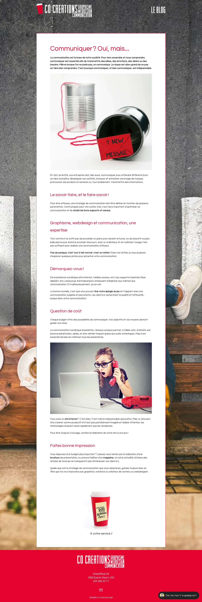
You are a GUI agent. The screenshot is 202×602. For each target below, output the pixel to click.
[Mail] (101, 590)
